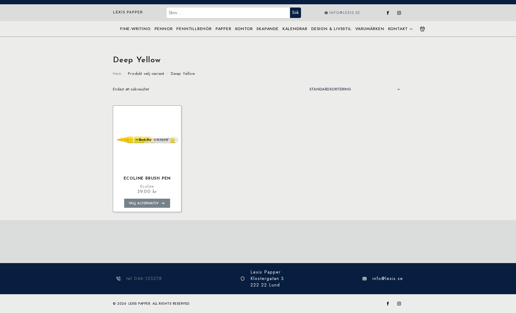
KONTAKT (398, 29)
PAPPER (223, 29)
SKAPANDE (267, 29)
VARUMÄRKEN (369, 29)
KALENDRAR (294, 29)
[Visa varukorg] (422, 29)
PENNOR (164, 29)
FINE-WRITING (135, 29)
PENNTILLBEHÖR (194, 29)
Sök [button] (295, 12)
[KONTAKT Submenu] (411, 29)
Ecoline (147, 186)
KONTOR (244, 29)
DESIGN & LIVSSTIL (331, 29)
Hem (117, 74)
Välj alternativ (144, 203)
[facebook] (388, 13)
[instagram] (399, 13)
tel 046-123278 (144, 278)
